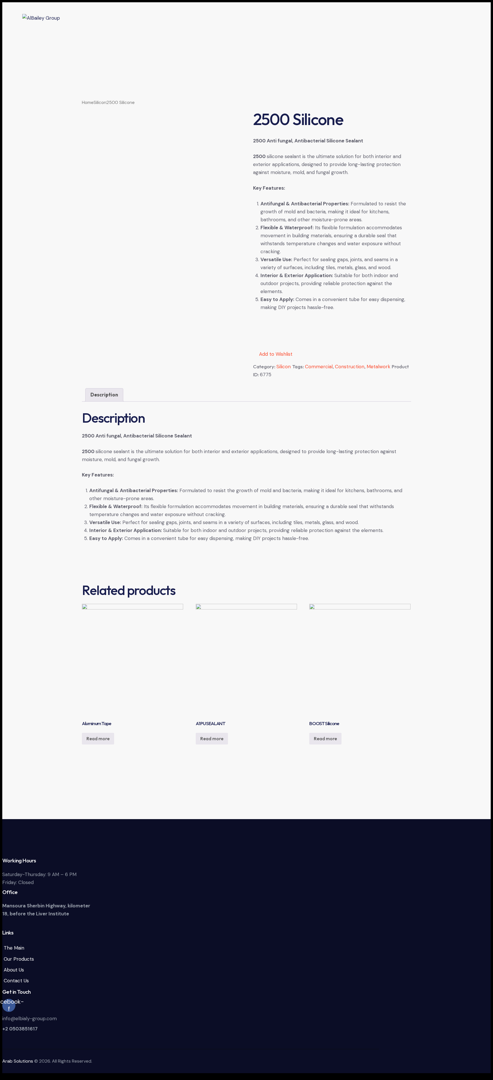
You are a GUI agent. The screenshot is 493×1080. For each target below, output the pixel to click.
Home (88, 102)
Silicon (100, 102)
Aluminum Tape (96, 723)
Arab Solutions (17, 1061)
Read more (98, 738)
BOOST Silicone (324, 723)
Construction (349, 366)
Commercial (319, 366)
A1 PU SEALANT (210, 723)
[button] (272, 354)
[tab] (104, 395)
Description (104, 395)
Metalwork (378, 366)
